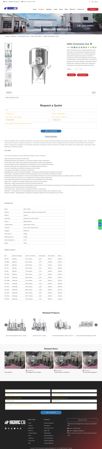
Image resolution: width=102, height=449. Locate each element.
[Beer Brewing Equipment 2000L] (39, 324)
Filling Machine (47, 433)
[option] (16, 326)
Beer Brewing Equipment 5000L (86, 335)
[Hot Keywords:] (89, 2)
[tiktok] (20, 428)
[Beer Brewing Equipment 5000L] (86, 324)
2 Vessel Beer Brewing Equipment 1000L (16, 335)
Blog (29, 443)
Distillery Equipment (49, 440)
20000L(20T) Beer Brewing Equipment (62, 335)
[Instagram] (14, 428)
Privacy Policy (31, 440)
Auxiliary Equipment (48, 443)
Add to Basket (82, 75)
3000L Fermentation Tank (11, 97)
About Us (30, 430)
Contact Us (31, 438)
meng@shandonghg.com (78, 430)
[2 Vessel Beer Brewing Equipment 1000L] (16, 324)
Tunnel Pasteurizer (48, 438)
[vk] (17, 428)
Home (29, 423)
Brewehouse (47, 425)
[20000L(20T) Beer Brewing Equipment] (62, 324)
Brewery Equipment (49, 423)
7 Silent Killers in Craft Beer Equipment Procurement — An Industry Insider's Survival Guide (58, 372)
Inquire (72, 75)
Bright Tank (47, 430)
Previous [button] (6, 324)
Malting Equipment (48, 435)
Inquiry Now (92, 9)
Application (31, 428)
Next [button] (96, 324)
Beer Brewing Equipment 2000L (39, 335)
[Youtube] (11, 428)
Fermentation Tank (48, 428)
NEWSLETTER (81, 420)
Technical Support (32, 433)
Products (30, 425)
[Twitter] (8, 428)
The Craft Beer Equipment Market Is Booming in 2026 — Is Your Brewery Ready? (86, 372)
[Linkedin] (6, 428)
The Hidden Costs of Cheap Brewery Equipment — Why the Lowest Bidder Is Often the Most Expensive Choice (29, 372)
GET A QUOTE (51, 131)
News (29, 435)
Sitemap (70, 448)
